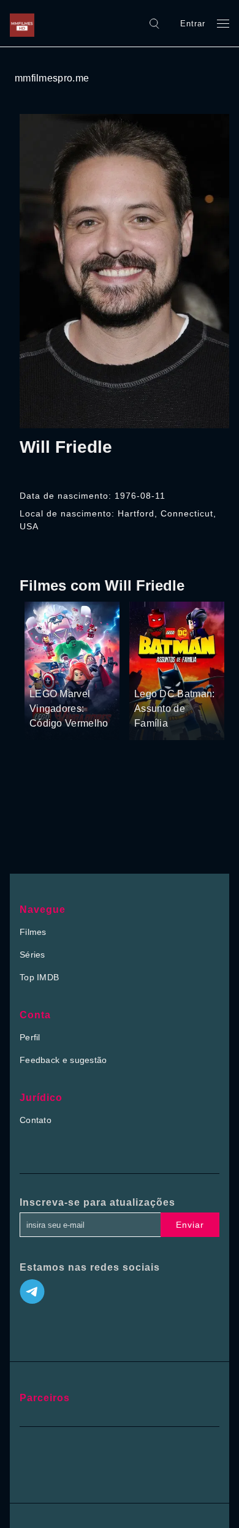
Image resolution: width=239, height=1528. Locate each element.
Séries (32, 954)
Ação (79, 671)
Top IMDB (39, 977)
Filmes (33, 932)
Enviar (190, 1225)
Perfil (30, 1037)
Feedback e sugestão (63, 1060)
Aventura (47, 671)
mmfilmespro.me (52, 78)
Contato (35, 1120)
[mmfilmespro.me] (25, 23)
